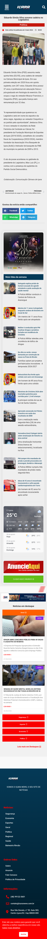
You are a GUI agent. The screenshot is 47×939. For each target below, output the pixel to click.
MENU (7, 9)
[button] (44, 7)
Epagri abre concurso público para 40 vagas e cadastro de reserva (23, 641)
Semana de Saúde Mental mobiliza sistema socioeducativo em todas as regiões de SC (22, 690)
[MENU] (7, 7)
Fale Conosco (11, 875)
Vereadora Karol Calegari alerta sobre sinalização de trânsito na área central (30, 435)
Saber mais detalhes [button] (11, 928)
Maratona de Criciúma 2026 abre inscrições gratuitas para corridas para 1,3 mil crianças (30, 394)
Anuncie (9, 870)
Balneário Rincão (12, 845)
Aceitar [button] (23, 934)
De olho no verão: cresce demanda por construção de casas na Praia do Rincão (28, 354)
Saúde (8, 841)
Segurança (10, 814)
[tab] (23, 613)
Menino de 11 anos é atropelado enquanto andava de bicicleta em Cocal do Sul (30, 310)
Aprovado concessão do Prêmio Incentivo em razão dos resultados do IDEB (30, 413)
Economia (9, 818)
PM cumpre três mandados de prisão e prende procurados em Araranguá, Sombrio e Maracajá (30, 461)
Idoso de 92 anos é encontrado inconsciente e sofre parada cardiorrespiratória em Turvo (29, 483)
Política (23, 25)
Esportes (9, 823)
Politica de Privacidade (15, 879)
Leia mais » (8, 655)
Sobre (8, 866)
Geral (7, 827)
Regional (9, 836)
